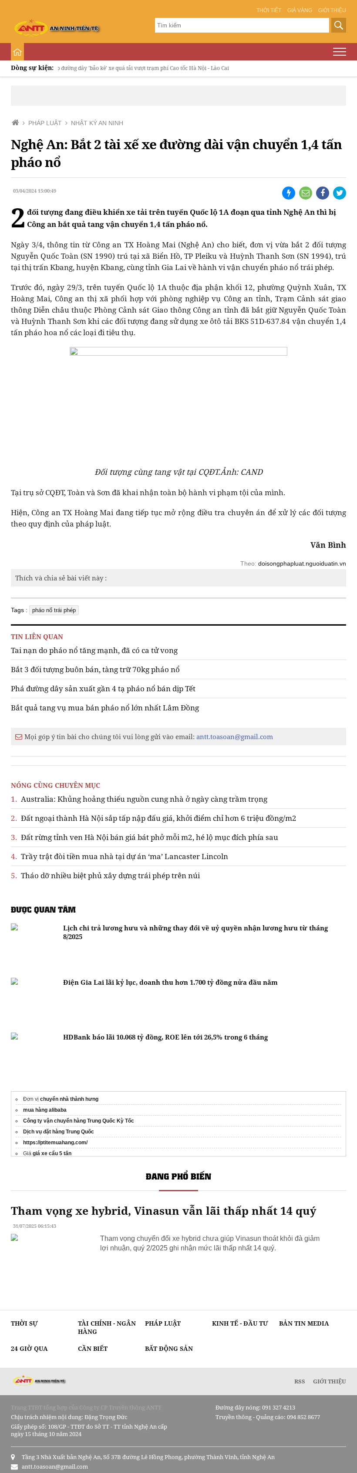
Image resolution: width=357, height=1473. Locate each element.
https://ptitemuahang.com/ (55, 1143)
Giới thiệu (332, 10)
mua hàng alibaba (45, 1110)
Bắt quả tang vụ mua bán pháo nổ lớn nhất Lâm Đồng (105, 708)
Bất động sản (169, 1348)
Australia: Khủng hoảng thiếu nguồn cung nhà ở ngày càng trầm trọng (139, 799)
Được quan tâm (43, 909)
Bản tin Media (304, 1323)
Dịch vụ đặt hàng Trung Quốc (58, 1132)
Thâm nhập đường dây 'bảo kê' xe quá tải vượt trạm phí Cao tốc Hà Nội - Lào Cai (118, 68)
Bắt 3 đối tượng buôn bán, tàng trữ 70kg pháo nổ (95, 669)
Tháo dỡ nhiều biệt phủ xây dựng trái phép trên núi (105, 875)
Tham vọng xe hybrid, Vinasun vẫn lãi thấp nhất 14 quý (163, 1210)
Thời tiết (268, 10)
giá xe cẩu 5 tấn (52, 1153)
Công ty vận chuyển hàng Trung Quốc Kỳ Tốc (78, 1121)
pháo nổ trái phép (54, 610)
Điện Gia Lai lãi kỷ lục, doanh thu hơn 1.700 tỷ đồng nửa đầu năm (170, 982)
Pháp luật (163, 1323)
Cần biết (93, 1348)
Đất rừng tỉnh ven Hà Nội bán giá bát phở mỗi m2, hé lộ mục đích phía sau (144, 837)
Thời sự (24, 1323)
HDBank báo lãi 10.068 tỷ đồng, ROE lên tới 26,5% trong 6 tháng (165, 1037)
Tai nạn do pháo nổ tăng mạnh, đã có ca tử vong (94, 650)
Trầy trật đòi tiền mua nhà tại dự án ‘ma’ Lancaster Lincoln (119, 856)
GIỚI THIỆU (329, 1381)
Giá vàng (299, 10)
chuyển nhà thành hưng (69, 1099)
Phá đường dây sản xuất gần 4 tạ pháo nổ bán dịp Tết (103, 688)
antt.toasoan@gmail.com (234, 736)
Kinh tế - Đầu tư (240, 1323)
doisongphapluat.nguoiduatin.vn (302, 563)
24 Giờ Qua (29, 1348)
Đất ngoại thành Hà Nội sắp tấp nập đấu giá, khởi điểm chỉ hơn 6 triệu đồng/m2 (153, 818)
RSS (299, 1381)
